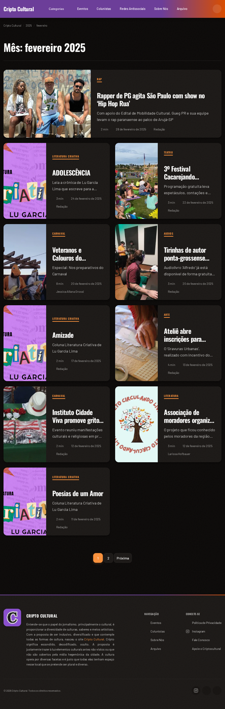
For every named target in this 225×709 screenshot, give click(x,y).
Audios (168, 233)
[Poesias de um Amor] (25, 501)
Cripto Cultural (19, 8)
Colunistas (104, 9)
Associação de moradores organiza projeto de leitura (188, 420)
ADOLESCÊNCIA (71, 173)
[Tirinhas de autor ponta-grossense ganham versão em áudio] (136, 262)
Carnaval (58, 233)
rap (99, 79)
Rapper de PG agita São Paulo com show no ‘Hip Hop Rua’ (151, 99)
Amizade (63, 335)
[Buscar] (206, 8)
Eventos (82, 9)
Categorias (56, 9)
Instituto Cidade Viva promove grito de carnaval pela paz (77, 420)
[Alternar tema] (217, 8)
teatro (168, 152)
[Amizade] (25, 343)
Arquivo (182, 9)
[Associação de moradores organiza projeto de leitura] (136, 424)
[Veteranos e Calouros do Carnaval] (25, 262)
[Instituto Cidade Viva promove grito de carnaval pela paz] (25, 424)
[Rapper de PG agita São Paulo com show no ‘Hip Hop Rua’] (47, 104)
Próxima (123, 558)
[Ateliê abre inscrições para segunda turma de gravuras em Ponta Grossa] (136, 343)
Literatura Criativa (65, 156)
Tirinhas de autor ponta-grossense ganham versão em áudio (187, 262)
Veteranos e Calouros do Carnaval (67, 258)
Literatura (171, 396)
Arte (167, 314)
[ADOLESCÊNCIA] (25, 181)
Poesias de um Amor (77, 493)
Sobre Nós (161, 9)
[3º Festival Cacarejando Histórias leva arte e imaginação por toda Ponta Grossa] (136, 181)
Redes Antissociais (132, 9)
